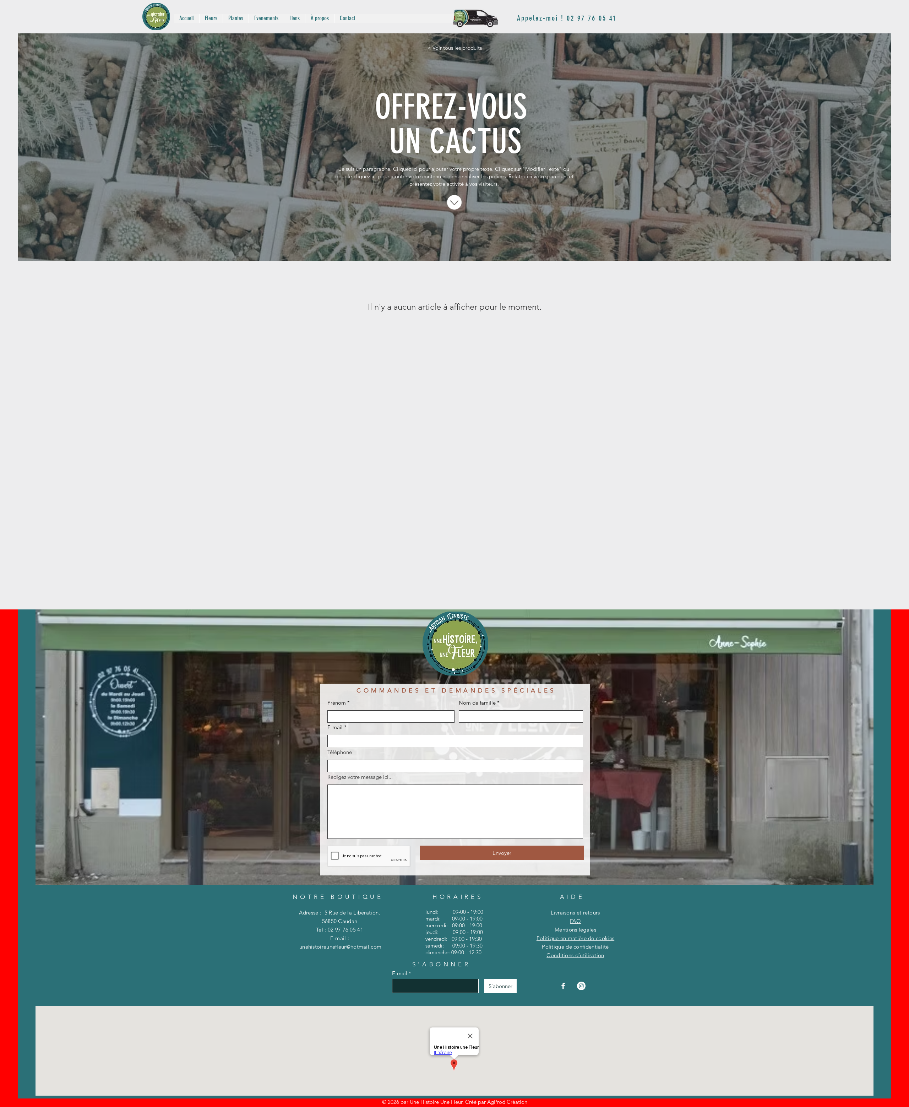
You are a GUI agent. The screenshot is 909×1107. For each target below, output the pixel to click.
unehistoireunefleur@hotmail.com (340, 946)
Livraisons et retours (575, 912)
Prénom (336, 702)
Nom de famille (477, 702)
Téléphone (339, 752)
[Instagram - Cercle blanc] (581, 986)
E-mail (335, 727)
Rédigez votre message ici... (360, 777)
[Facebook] (563, 986)
